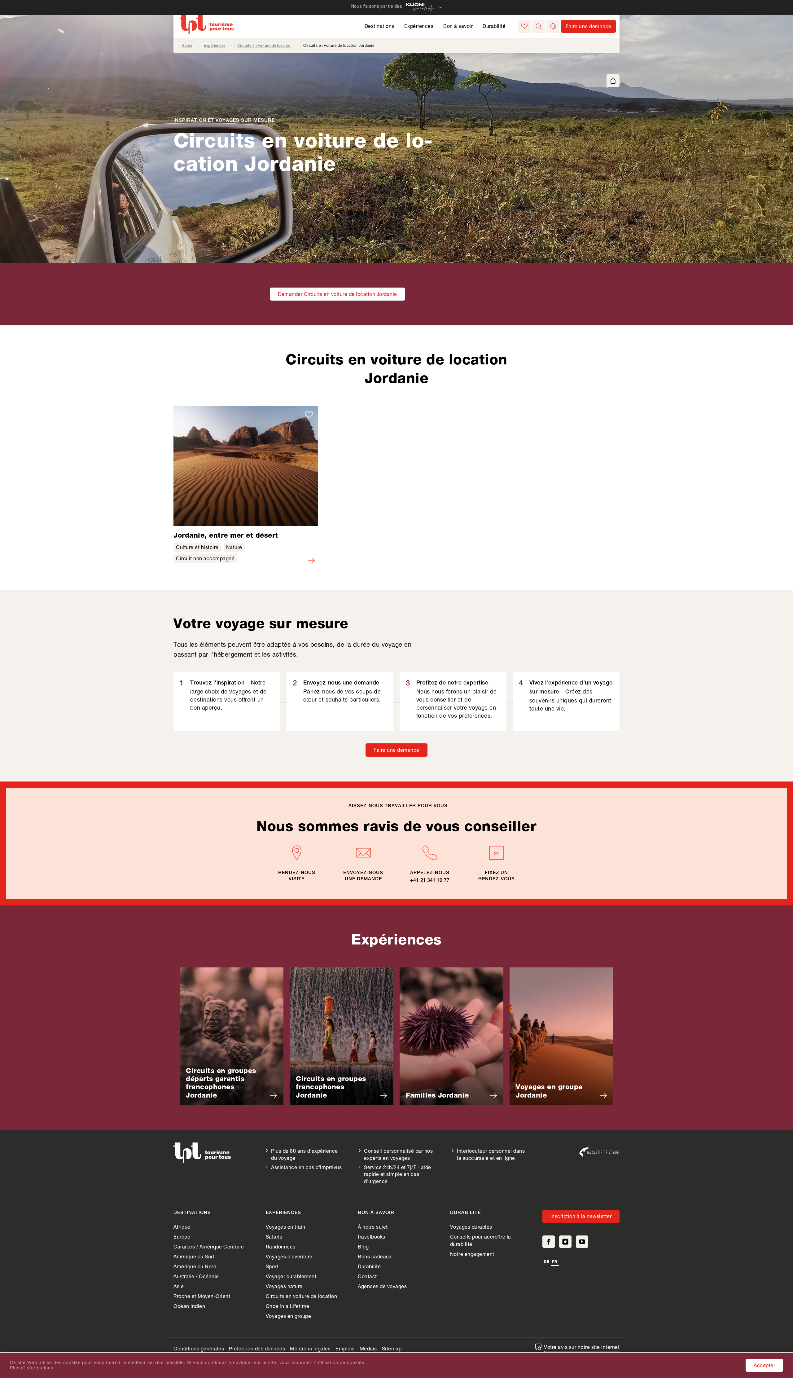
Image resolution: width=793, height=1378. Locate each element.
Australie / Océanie (196, 1276)
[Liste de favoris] (524, 26)
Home (187, 45)
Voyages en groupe (288, 1316)
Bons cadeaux (375, 1256)
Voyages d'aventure (289, 1256)
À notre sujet (373, 1227)
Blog (363, 1246)
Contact (367, 1276)
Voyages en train (285, 1227)
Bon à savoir (458, 26)
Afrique (182, 1227)
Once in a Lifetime (287, 1306)
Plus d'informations (31, 1367)
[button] (538, 26)
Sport (272, 1266)
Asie (178, 1286)
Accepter (764, 1365)
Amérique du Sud (193, 1256)
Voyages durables (471, 1227)
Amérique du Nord (194, 1266)
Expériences (419, 26)
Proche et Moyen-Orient (201, 1296)
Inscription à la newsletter (581, 1216)
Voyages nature (284, 1286)
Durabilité (494, 26)
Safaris (274, 1236)
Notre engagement (472, 1254)
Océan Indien (189, 1306)
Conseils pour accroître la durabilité (480, 1240)
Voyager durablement (291, 1276)
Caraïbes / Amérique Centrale (208, 1246)
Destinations (379, 26)
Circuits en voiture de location (264, 45)
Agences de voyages (382, 1286)
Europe (181, 1236)
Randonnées (281, 1246)
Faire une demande (396, 750)
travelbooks (371, 1236)
